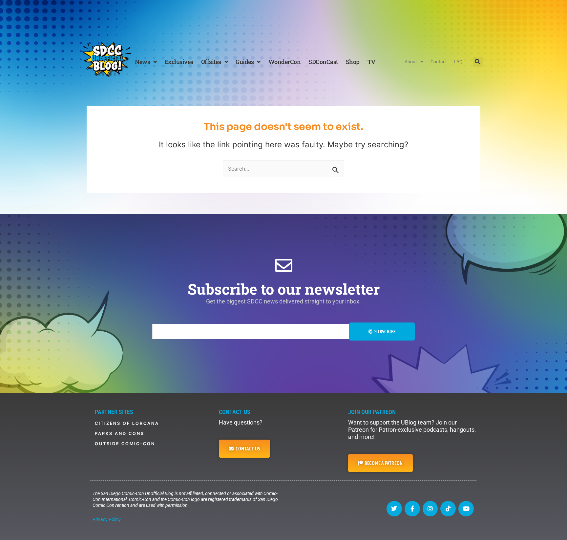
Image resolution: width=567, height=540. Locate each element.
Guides (245, 62)
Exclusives (179, 62)
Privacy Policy (107, 519)
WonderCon (284, 62)
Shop (353, 62)
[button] (478, 62)
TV (371, 62)
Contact (438, 61)
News (142, 62)
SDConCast (323, 62)
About (411, 61)
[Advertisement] (283, 18)
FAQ (458, 61)
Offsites (211, 62)
